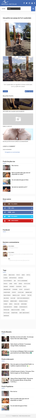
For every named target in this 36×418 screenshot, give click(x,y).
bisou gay (16, 304)
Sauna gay (6, 315)
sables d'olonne (15, 309)
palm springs (7, 295)
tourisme (14, 289)
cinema (15, 306)
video (15, 283)
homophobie (7, 292)
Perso (5, 274)
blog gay (13, 298)
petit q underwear (22, 280)
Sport (20, 289)
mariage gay (29, 292)
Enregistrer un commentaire (12, 152)
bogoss (23, 295)
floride (5, 91)
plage (23, 309)
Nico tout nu (15, 165)
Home (3, 8)
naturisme (23, 304)
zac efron (6, 298)
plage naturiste (8, 306)
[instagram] (29, 3)
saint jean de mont (24, 312)
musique (21, 277)
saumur (6, 286)
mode (23, 274)
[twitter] (27, 3)
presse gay (6, 309)
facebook (6, 301)
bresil (10, 304)
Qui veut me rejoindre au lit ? (19, 187)
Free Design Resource (24, 416)
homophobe (14, 312)
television (18, 286)
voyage (5, 304)
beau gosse (11, 274)
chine (10, 283)
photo (18, 274)
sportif (14, 292)
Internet (12, 286)
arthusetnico (12, 277)
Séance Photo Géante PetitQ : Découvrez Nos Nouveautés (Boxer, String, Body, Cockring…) (21, 380)
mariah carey (13, 301)
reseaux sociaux (23, 301)
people (5, 283)
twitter (29, 295)
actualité (26, 289)
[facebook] (24, 3)
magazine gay (7, 289)
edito (24, 286)
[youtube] (32, 3)
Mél (9, 258)
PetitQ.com (6, 312)
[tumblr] (34, 3)
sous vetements (8, 280)
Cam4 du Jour (16, 295)
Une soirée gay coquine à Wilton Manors (13, 111)
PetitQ (28, 274)
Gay (15, 280)
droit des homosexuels (23, 298)
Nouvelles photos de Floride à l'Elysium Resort (15, 141)
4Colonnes (11, 246)
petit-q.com (27, 283)
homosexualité (23, 306)
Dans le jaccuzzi (7, 126)
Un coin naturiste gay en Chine (20, 180)
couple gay (21, 292)
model (20, 283)
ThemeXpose (15, 416)
